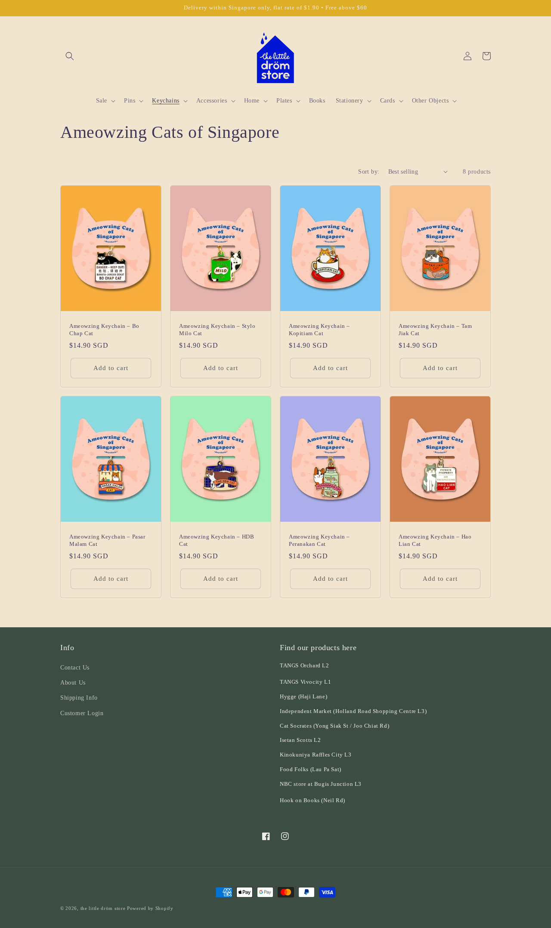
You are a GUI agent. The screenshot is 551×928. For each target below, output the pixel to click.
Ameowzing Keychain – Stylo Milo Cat (217, 329)
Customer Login (81, 713)
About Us (73, 682)
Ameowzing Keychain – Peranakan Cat (319, 540)
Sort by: (368, 171)
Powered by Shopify (150, 908)
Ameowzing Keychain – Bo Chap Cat (104, 329)
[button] (69, 56)
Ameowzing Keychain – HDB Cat (216, 540)
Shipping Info (79, 697)
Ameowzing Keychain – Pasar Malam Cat (107, 540)
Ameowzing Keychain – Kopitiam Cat (319, 329)
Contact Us (75, 667)
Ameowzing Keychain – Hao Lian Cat (435, 540)
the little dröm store (103, 908)
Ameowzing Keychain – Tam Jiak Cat (435, 329)
